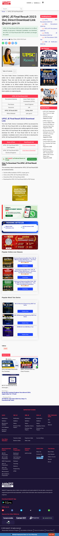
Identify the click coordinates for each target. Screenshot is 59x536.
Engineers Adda (29, 438)
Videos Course (51, 456)
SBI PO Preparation (5, 454)
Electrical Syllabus (4, 430)
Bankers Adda (17, 440)
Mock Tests (51, 451)
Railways (15, 461)
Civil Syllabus (5, 427)
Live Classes (51, 454)
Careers (39, 457)
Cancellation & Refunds (27, 530)
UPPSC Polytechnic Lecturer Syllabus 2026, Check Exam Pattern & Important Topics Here (49, 123)
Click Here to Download (28, 145)
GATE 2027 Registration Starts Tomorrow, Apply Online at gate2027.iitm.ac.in (49, 114)
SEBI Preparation (6, 461)
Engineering (16, 468)
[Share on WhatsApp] (3, 43)
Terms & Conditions (39, 530)
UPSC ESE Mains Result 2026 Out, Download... (9, 370)
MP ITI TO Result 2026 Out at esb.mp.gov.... (9, 386)
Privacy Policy (49, 530)
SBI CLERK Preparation (5, 457)
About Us (38, 451)
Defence (15, 466)
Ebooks (50, 459)
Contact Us (39, 454)
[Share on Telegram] (6, 43)
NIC (49, 419)
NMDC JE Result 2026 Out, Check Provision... (28, 370)
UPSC (14, 471)
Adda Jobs (27, 440)
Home (3, 11)
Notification (5, 418)
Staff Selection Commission (17, 457)
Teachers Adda (17, 438)
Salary (15, 423)
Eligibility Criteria (29, 425)
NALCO (50, 424)
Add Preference (32, 159)
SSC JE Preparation (5, 464)
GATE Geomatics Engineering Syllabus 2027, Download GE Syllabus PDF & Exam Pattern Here (48, 153)
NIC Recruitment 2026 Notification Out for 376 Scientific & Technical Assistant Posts (49, 133)
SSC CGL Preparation (5, 468)
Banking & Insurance (16, 454)
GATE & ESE (28, 453)
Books (49, 461)
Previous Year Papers (17, 426)
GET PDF (51, 534)
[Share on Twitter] (16, 43)
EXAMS (29, 3)
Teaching (15, 463)
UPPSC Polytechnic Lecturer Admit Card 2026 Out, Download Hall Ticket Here (49, 142)
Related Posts (6, 355)
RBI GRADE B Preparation (5, 474)
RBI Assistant (5, 471)
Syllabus (36, 3)
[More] (43, 3)
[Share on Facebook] (13, 43)
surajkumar (6, 39)
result (5, 348)
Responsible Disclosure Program (10, 530)
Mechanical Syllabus (5, 424)
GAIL (49, 422)
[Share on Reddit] (9, 43)
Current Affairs (40, 438)
